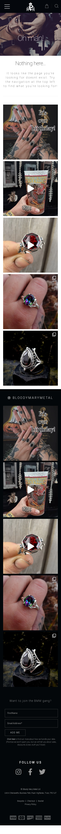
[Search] (57, 6)
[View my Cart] (47, 6)
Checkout (31, 801)
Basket (41, 801)
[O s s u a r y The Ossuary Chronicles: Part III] (30, 358)
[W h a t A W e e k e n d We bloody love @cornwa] (30, 188)
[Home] (30, 7)
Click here (11, 739)
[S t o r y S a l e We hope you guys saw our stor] (30, 301)
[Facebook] (30, 773)
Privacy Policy (30, 804)
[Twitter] (42, 773)
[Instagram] (18, 773)
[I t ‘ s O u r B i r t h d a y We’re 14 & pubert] (30, 132)
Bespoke (20, 801)
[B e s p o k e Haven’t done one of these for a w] (30, 245)
